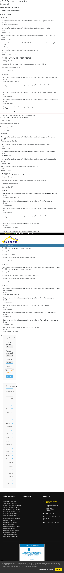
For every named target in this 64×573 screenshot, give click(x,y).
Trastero (8, 484)
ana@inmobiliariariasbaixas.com (38, 233)
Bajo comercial (10, 400)
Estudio (8, 434)
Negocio (8, 455)
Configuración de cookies (45, 569)
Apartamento (10, 391)
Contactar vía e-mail (52, 522)
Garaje (8, 441)
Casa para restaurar (10, 414)
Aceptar (58, 569)
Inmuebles (10, 245)
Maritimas (9, 444)
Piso (7, 459)
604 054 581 (19, 233)
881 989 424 (8, 234)
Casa (7, 409)
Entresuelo (9, 426)
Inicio (4, 245)
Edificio (8, 423)
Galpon (8, 437)
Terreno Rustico (10, 464)
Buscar (10, 376)
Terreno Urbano (10, 474)
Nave (7, 452)
